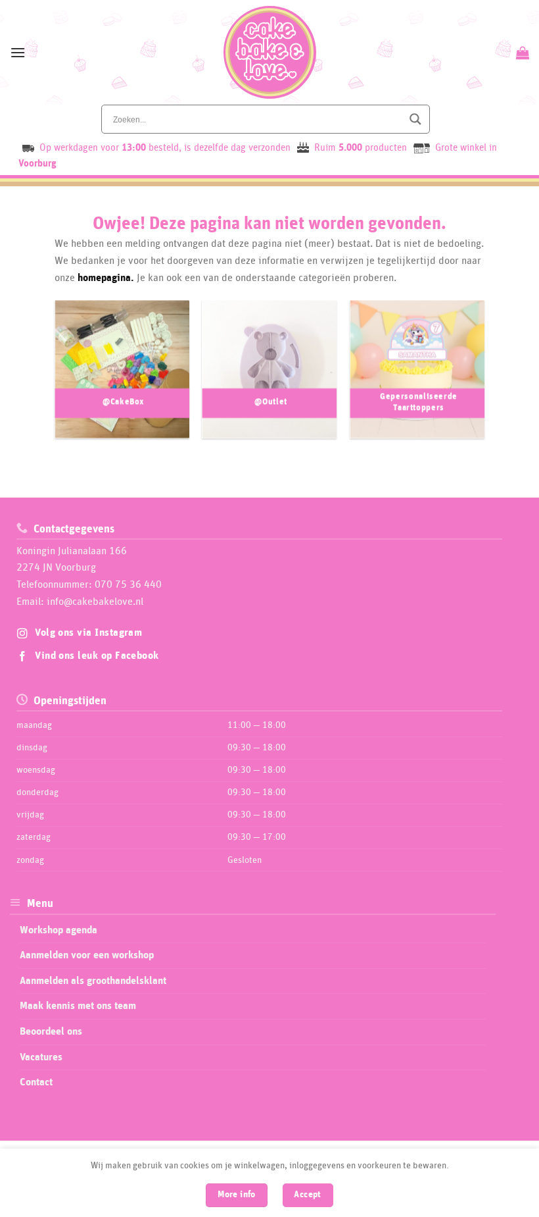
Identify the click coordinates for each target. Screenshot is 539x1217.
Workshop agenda (58, 930)
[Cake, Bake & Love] (269, 52)
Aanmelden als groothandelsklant (93, 980)
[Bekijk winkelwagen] (521, 52)
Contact (36, 1082)
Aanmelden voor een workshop (87, 955)
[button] (18, 52)
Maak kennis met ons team (78, 1005)
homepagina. (106, 277)
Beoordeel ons (51, 1031)
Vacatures (41, 1057)
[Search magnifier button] (415, 119)
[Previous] (73, 376)
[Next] (465, 376)
